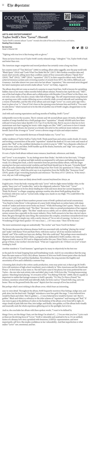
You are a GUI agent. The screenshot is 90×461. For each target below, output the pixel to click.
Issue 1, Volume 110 (9, 49)
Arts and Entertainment (17, 34)
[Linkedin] (82, 48)
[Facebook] (73, 48)
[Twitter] (77, 48)
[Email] (86, 48)
